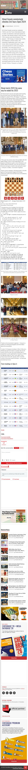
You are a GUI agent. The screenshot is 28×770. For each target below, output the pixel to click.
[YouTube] (7, 693)
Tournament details (5, 437)
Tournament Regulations (7, 438)
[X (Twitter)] (3, 693)
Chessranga (15, 768)
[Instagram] (14, 693)
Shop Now (14, 658)
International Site (6, 716)
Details (2, 430)
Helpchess (21, 768)
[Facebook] (10, 693)
